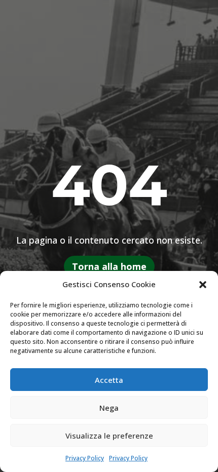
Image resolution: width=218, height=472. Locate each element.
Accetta (109, 380)
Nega (109, 408)
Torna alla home (109, 266)
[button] (203, 285)
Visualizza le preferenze (109, 435)
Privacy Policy (84, 458)
